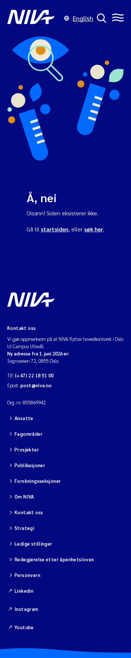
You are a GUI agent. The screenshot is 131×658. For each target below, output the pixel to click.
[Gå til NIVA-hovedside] (33, 18)
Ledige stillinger (33, 543)
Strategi (24, 528)
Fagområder (29, 434)
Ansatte (24, 418)
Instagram (27, 609)
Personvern (27, 575)
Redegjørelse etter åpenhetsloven (54, 559)
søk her (93, 229)
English (83, 18)
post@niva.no (36, 385)
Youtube (24, 627)
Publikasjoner (30, 465)
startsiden (54, 229)
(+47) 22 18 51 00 (34, 375)
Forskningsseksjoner (38, 481)
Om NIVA (24, 496)
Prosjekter (27, 449)
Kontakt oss (29, 512)
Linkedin (24, 591)
